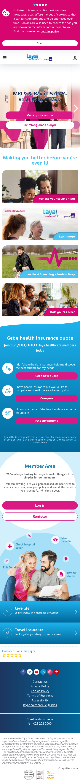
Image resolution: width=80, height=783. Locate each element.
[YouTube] (36, 672)
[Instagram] (50, 672)
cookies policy (50, 31)
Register (40, 516)
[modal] (12, 655)
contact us (71, 439)
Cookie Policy (40, 691)
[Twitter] (30, 672)
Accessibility (40, 700)
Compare (46, 398)
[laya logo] (39, 57)
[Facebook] (23, 672)
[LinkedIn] (43, 672)
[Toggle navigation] (5, 57)
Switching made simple (40, 125)
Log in (40, 505)
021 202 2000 (42, 723)
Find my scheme (46, 421)
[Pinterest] (56, 672)
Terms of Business (40, 696)
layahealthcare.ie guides (40, 705)
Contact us (40, 682)
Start (40, 43)
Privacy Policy (40, 686)
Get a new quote (46, 376)
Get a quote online (40, 115)
